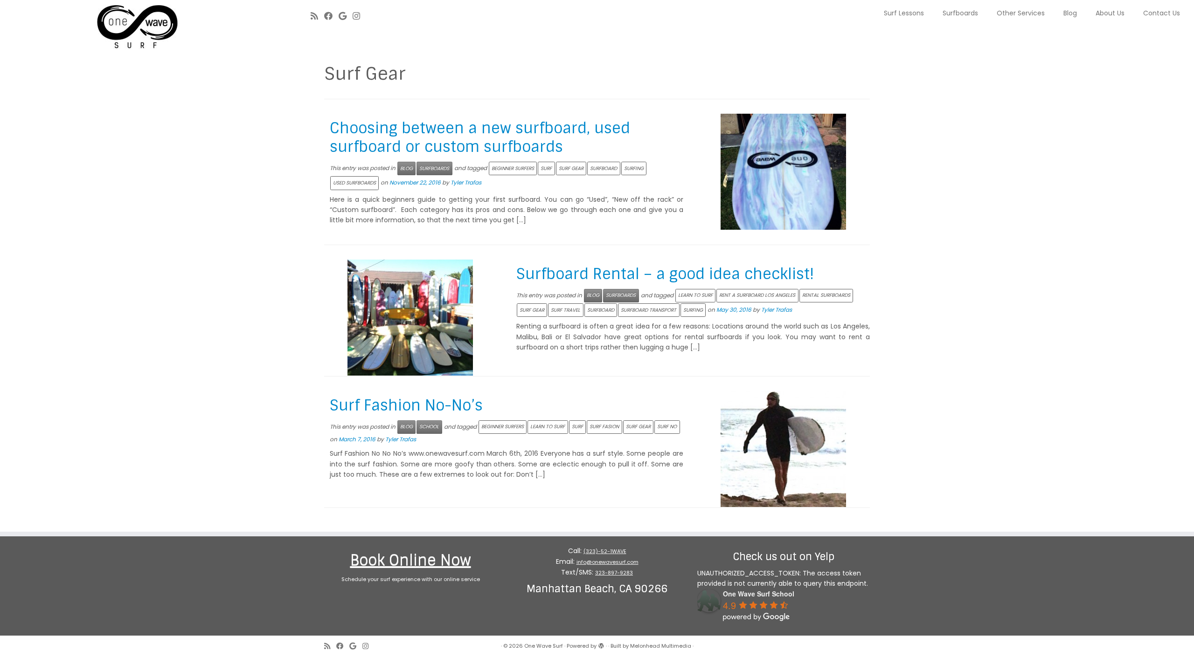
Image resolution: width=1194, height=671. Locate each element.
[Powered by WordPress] (601, 644)
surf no (667, 426)
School (429, 426)
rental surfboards (826, 295)
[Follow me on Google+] (346, 16)
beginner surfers (513, 168)
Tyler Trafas (466, 182)
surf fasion (604, 426)
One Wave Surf (543, 646)
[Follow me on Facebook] (331, 16)
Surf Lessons (904, 13)
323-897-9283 (614, 572)
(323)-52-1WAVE (604, 551)
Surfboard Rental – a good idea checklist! (665, 274)
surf (546, 168)
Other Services (1021, 13)
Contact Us (1161, 13)
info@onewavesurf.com (607, 562)
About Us (1110, 13)
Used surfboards (354, 182)
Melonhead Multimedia (660, 646)
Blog (1070, 13)
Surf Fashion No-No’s (406, 405)
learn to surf (695, 295)
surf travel (565, 310)
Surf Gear (571, 168)
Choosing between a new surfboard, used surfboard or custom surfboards (480, 137)
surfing (634, 168)
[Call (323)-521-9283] (369, 16)
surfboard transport (648, 310)
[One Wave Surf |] (138, 28)
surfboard (603, 168)
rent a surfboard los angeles (757, 295)
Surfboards (960, 13)
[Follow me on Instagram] (359, 16)
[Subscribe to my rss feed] (317, 16)
